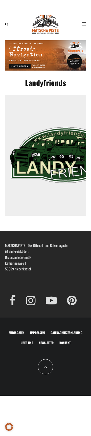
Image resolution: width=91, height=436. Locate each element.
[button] (9, 427)
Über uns (27, 342)
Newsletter (46, 342)
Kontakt (65, 342)
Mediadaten (16, 332)
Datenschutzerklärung (66, 332)
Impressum (37, 332)
